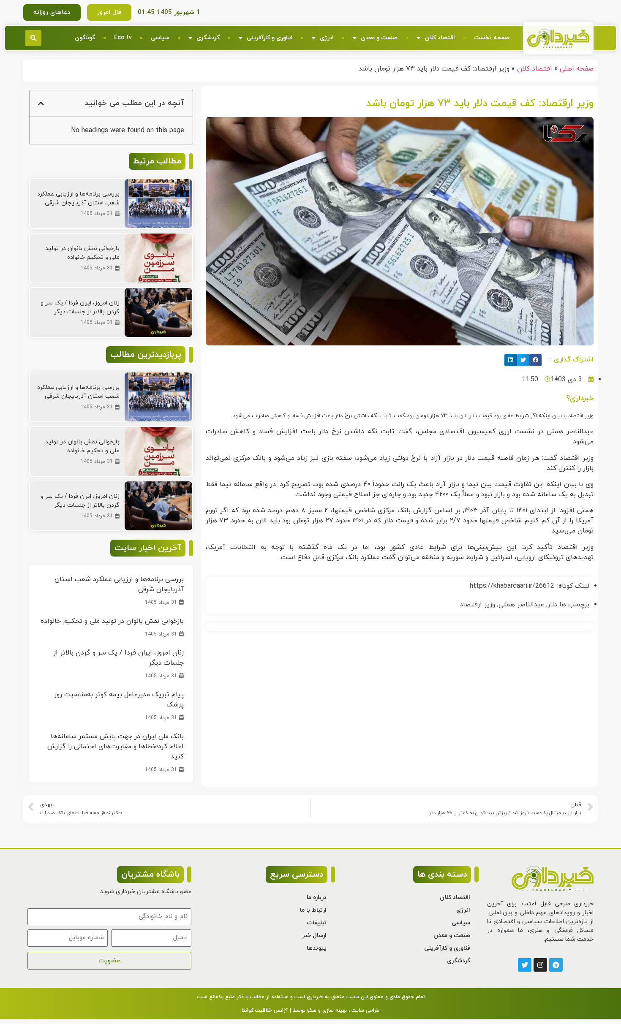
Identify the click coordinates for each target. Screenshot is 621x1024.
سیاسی (160, 38)
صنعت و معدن (379, 38)
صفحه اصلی (577, 68)
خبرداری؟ (580, 398)
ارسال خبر (314, 936)
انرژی (327, 38)
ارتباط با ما (313, 910)
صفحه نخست (491, 38)
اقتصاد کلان (440, 38)
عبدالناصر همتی (521, 604)
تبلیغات (317, 923)
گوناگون (85, 38)
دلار (552, 604)
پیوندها (317, 948)
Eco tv (123, 38)
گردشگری (208, 38)
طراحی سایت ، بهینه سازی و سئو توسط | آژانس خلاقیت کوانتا (310, 1010)
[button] (33, 38)
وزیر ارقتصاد (477, 604)
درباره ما (317, 898)
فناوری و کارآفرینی (270, 38)
